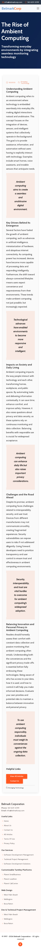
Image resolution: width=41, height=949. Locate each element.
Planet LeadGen (10, 879)
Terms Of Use (9, 839)
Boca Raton (8, 904)
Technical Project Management (16, 859)
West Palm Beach (11, 895)
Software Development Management (19, 855)
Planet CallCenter (11, 883)
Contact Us (8, 830)
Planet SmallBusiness (12, 874)
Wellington (8, 899)
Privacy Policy (9, 843)
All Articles (8, 834)
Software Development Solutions (17, 864)
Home (6, 821)
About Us (7, 825)
